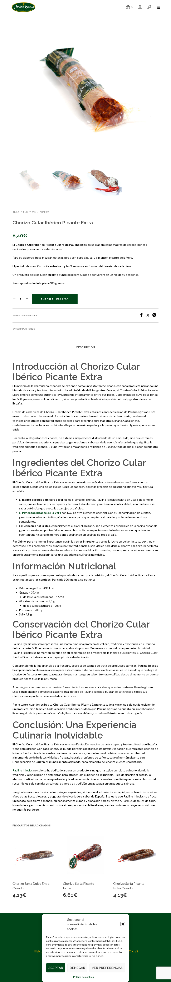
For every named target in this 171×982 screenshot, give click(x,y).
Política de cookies (83, 976)
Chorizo (44, 212)
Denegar (77, 968)
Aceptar (55, 968)
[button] (123, 924)
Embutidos (29, 212)
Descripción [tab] (85, 347)
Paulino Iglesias (23, 770)
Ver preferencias (107, 968)
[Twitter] (149, 316)
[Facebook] (142, 316)
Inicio (16, 212)
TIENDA (39, 951)
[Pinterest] (155, 316)
